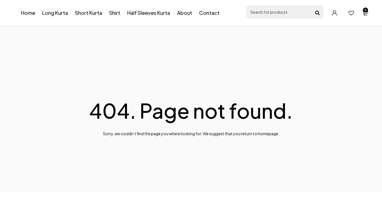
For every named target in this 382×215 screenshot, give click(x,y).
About (184, 13)
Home (28, 13)
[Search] (317, 13)
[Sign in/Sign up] (334, 13)
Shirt (114, 13)
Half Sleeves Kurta (148, 13)
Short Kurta (88, 13)
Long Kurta (55, 13)
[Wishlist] (351, 13)
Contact (209, 13)
